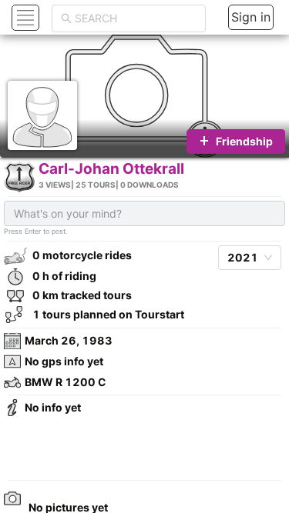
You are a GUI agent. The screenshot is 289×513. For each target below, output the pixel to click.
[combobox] (136, 18)
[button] (23, 17)
